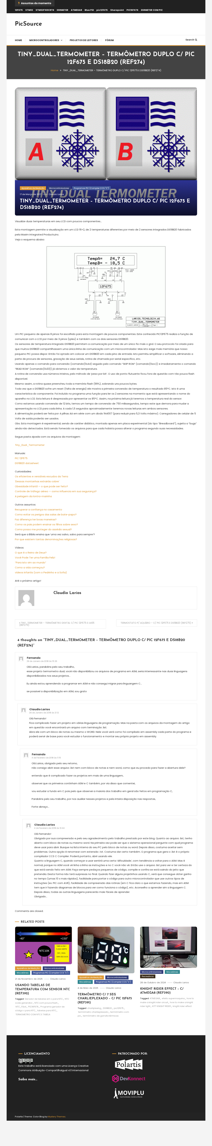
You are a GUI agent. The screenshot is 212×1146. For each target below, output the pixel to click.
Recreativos (148, 976)
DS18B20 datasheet (27, 463)
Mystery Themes (56, 1116)
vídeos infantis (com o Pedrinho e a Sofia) (41, 572)
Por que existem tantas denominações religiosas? (46, 539)
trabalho (29, 1066)
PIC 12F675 (21, 458)
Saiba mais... (27, 1079)
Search (190, 39)
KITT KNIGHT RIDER (161, 1006)
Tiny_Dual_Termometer (30, 445)
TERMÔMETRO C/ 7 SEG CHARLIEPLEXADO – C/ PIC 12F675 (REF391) (105, 998)
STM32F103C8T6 (45, 10)
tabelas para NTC (46, 1010)
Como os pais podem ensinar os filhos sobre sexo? (46, 524)
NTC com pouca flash (45, 1002)
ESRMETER (62, 10)
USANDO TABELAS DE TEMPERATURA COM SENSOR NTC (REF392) (42, 989)
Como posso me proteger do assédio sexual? (43, 529)
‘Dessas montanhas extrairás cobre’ (37, 481)
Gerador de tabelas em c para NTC (44, 998)
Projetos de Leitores (84, 40)
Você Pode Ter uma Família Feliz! (35, 557)
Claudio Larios (56, 194)
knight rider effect (182, 1006)
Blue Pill (89, 10)
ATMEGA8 (76, 10)
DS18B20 (107, 1008)
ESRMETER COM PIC (152, 10)
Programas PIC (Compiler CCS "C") (91, 188)
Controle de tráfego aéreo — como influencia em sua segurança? (56, 491)
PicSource (28, 24)
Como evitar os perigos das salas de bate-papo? (46, 514)
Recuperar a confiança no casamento (38, 509)
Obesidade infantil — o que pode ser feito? (41, 486)
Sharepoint (117, 10)
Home (18, 40)
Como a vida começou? (30, 567)
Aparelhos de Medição (33, 188)
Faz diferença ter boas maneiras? (35, 519)
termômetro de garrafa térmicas (101, 1015)
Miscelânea (22, 972)
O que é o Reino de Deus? (31, 552)
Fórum (109, 40)
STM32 (29, 10)
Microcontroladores (44, 40)
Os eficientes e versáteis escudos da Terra (41, 476)
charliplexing (94, 1008)
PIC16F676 (132, 10)
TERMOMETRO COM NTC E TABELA (33, 1014)
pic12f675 (102, 10)
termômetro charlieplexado (93, 1012)
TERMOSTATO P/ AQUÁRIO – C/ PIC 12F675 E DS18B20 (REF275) (156, 622)
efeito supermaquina (173, 998)
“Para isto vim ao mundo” (30, 562)
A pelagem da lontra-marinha (33, 496)
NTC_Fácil (21, 1006)
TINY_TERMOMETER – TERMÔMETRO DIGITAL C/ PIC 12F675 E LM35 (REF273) (56, 624)
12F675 (19, 10)
